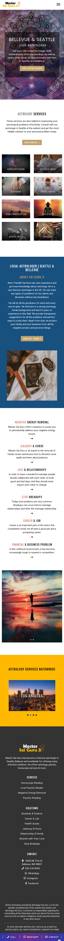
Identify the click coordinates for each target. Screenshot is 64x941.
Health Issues (32, 823)
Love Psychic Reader (32, 788)
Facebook (33, 883)
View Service (31, 142)
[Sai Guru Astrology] (11, 3)
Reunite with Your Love (32, 838)
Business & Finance (32, 813)
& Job (32, 520)
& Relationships (32, 469)
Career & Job (32, 818)
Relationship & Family (32, 833)
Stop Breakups (32, 844)
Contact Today (31, 338)
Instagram (32, 878)
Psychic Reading (32, 798)
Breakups (32, 497)
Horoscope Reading (32, 783)
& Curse (32, 446)
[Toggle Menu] (57, 4)
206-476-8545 (32, 868)
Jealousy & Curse (32, 828)
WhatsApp (33, 873)
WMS (56, 930)
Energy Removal (32, 422)
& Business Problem (32, 544)
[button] (30, 639)
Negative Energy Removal (32, 793)
